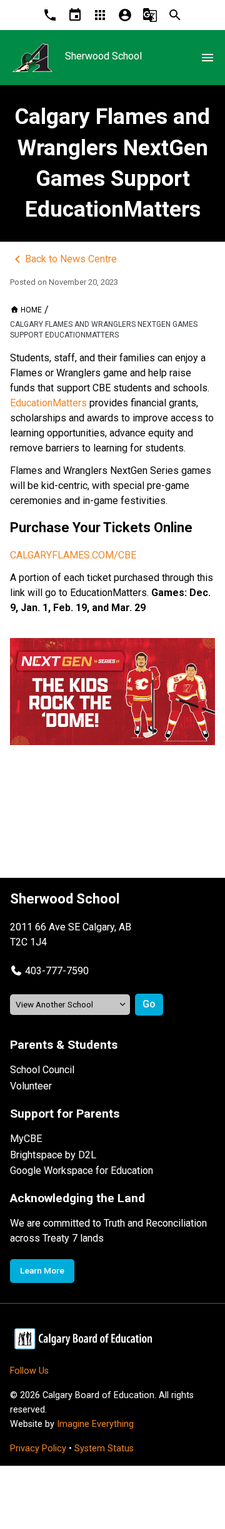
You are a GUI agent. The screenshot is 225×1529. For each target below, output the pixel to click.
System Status (104, 1448)
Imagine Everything (95, 1424)
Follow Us (29, 1371)
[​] (112, 691)
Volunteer (31, 1086)
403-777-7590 (57, 971)
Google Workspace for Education (81, 1170)
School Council (42, 1070)
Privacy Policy (38, 1448)
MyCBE (26, 1139)
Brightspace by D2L (53, 1155)
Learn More (42, 1270)
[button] (49, 971)
